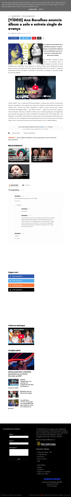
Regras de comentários (44, 472)
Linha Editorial (41, 465)
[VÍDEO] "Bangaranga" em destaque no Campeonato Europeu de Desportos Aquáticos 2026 (21, 384)
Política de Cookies (43, 474)
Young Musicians (42, 454)
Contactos (40, 469)
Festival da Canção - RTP (45, 452)
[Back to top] (66, 492)
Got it (41, 9)
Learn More (32, 9)
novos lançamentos (29, 16)
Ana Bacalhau (16, 16)
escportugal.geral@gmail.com (46, 440)
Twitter (46, 127)
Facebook (41, 127)
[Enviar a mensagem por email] (39, 38)
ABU (39, 461)
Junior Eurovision (42, 459)
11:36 (23, 196)
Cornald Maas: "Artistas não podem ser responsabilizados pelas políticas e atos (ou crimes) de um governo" (21, 404)
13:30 (29, 209)
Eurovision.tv (41, 457)
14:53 (23, 233)
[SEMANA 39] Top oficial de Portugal (26, 392)
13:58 (29, 215)
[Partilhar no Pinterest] (34, 38)
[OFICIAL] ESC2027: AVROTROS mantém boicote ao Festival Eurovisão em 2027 (19, 374)
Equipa (39, 467)
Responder (17, 201)
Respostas (19, 205)
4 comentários (13, 190)
